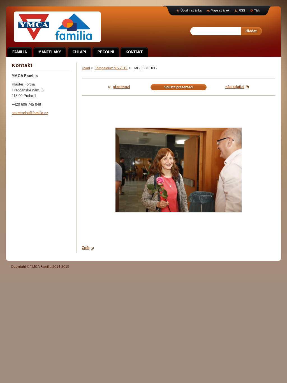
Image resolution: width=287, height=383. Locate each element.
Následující (234, 87)
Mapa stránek (220, 10)
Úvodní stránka (191, 10)
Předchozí (121, 87)
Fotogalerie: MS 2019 (111, 68)
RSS (242, 10)
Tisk (257, 10)
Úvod (86, 68)
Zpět (85, 248)
